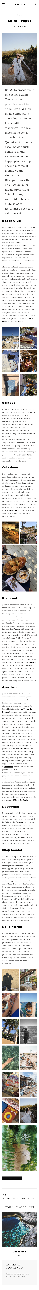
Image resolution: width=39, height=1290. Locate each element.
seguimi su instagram (12, 1178)
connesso (21, 1273)
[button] (18, 1255)
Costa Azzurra (22, 109)
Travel (19, 15)
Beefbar (32, 662)
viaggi (31, 1198)
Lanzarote (19, 1252)
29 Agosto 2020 (19, 26)
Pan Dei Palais (22, 748)
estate (7, 1198)
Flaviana (19, 4)
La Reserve (18, 822)
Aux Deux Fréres (25, 483)
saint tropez (19, 1198)
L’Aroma (16, 629)
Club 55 (24, 245)
